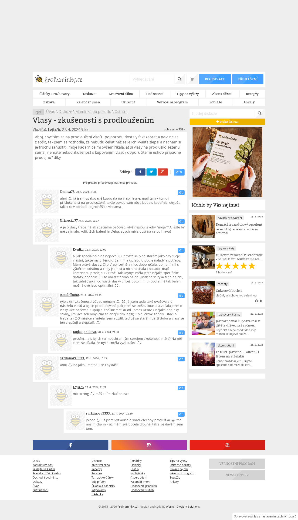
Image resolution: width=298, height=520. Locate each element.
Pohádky (136, 460)
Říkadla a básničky (103, 486)
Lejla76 (54, 129)
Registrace (215, 79)
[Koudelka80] (47, 304)
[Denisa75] (47, 201)
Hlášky (135, 469)
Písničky (136, 465)
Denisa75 (67, 191)
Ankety (174, 481)
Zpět (38, 112)
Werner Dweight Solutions (183, 506)
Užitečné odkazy (180, 465)
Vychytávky (138, 473)
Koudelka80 (69, 294)
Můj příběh (98, 481)
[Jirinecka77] (47, 230)
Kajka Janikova (84, 332)
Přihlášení (247, 79)
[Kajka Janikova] (60, 340)
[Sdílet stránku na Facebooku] (140, 172)
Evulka (78, 249)
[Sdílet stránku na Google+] (163, 172)
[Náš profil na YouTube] (227, 445)
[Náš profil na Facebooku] (70, 445)
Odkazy (37, 481)
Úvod (50, 111)
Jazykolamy (98, 490)
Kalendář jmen (140, 481)
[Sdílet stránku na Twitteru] (152, 172)
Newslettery (237, 475)
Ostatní (121, 111)
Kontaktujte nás (43, 465)
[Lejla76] (60, 395)
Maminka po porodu (93, 111)
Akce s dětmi (139, 477)
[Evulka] (60, 257)
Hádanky (97, 494)
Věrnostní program (182, 473)
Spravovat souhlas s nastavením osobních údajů (265, 516)
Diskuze (65, 111)
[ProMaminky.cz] (60, 79)
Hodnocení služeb (142, 490)
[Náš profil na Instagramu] (148, 445)
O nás (36, 460)
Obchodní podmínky (45, 477)
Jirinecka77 (69, 220)
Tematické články (102, 477)
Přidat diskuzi (228, 122)
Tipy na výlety (178, 460)
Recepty (96, 469)
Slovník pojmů (179, 469)
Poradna (96, 473)
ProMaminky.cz (127, 506)
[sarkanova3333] (47, 368)
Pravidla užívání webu (47, 473)
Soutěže (175, 477)
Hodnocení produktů (144, 486)
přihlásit (131, 182)
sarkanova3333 (72, 358)
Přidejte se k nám (44, 469)
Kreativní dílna (100, 465)
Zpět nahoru (40, 490)
